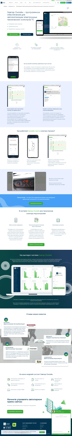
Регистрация (24, 425)
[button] (27, 34)
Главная (5, 6)
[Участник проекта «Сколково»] (16, 425)
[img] (53, 0)
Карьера (41, 426)
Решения (24, 428)
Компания (42, 425)
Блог (41, 428)
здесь (30, 432)
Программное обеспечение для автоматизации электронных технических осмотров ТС (35, 6)
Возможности (11, 6)
